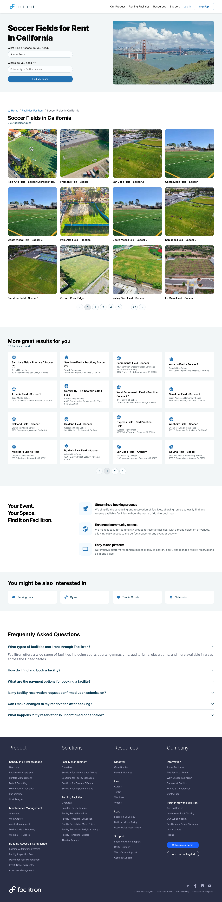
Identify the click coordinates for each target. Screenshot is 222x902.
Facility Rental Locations (74, 813)
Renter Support (122, 847)
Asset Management (19, 824)
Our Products (174, 829)
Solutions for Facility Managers (78, 777)
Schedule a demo (183, 845)
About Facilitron (175, 767)
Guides (118, 786)
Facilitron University (124, 816)
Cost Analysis (16, 799)
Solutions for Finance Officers (77, 783)
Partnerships (15, 793)
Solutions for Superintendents (77, 788)
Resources (159, 6)
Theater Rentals (70, 840)
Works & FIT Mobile (19, 834)
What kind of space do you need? (28, 47)
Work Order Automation (21, 788)
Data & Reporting (18, 783)
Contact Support (123, 857)
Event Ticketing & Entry (21, 865)
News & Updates (123, 772)
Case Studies (121, 767)
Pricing (170, 834)
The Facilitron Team (177, 772)
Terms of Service (164, 891)
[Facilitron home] (22, 6)
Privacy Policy (182, 891)
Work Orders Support (125, 852)
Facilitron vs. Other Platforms (182, 824)
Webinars (119, 797)
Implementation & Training (181, 813)
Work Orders (16, 818)
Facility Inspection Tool (21, 854)
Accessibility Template (202, 891)
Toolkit (117, 792)
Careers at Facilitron (177, 783)
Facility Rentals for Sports (75, 834)
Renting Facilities (139, 6)
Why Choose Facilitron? (179, 777)
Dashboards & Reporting (22, 829)
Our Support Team (177, 818)
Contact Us (173, 793)
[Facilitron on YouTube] (209, 886)
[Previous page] (80, 307)
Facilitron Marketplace (21, 772)
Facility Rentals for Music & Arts (78, 824)
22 (134, 307)
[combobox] (40, 54)
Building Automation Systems (24, 848)
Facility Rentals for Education (77, 818)
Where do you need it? (22, 62)
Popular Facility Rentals (74, 808)
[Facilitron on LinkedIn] (188, 886)
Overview (14, 767)
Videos (118, 802)
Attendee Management (21, 870)
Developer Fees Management (24, 859)
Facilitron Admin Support (127, 841)
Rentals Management (20, 777)
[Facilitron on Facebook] (195, 886)
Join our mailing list (183, 854)
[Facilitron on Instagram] (202, 886)
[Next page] (142, 307)
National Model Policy (125, 822)
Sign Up (204, 6)
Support (175, 6)
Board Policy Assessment (127, 827)
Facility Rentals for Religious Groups (81, 829)
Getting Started (175, 808)
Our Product (117, 6)
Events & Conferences (178, 788)
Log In (187, 6)
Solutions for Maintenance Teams (79, 772)
